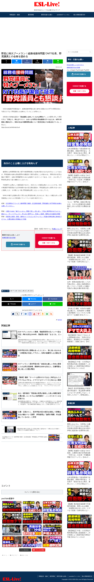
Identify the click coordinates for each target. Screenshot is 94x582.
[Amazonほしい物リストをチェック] (43, 314)
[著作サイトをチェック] (13, 314)
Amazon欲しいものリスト (75, 65)
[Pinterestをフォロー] (38, 314)
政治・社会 (6, 291)
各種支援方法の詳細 (8, 237)
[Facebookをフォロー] (21, 314)
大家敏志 (19, 291)
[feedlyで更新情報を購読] (47, 314)
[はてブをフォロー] (26, 314)
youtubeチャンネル (74, 576)
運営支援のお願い (62, 576)
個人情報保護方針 (87, 576)
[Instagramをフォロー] (30, 314)
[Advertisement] (47, 32)
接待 (26, 291)
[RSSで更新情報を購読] (51, 314)
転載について (57, 229)
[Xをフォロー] (17, 314)
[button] (90, 52)
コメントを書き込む (32, 492)
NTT (13, 291)
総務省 (31, 291)
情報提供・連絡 (43, 576)
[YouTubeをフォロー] (34, 314)
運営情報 (52, 576)
